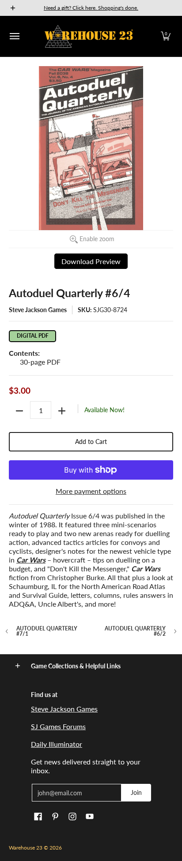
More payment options (91, 491)
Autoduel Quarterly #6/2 (135, 631)
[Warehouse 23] (89, 36)
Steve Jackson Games (38, 309)
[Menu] (14, 36)
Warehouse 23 (25, 847)
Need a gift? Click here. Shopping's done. (91, 7)
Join (136, 792)
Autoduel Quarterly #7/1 (46, 631)
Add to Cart (91, 441)
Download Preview (91, 261)
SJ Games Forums (58, 726)
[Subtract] (19, 411)
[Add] (61, 411)
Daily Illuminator (56, 744)
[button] (165, 36)
